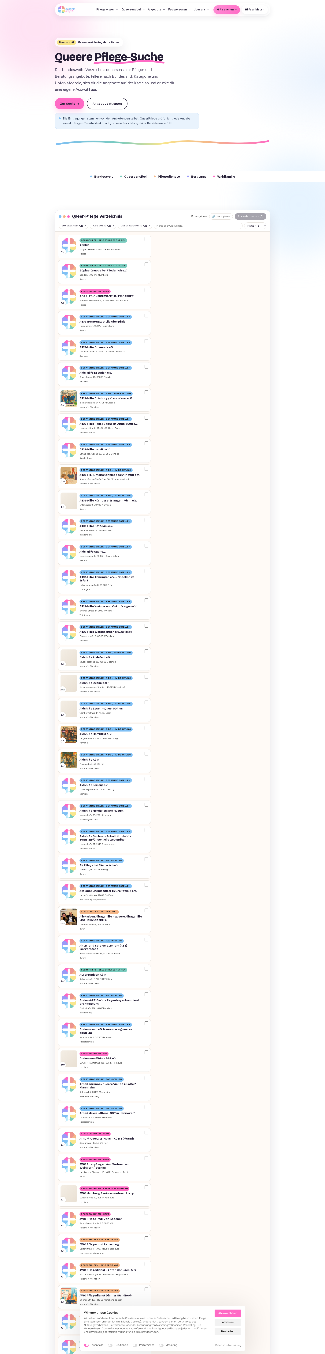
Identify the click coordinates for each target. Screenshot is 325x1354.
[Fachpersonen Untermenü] (189, 10)
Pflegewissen (105, 9)
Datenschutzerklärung (228, 1345)
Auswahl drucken (250, 216)
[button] (104, 246)
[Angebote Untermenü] (164, 10)
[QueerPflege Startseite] (66, 9)
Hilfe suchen (225, 9)
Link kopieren (221, 216)
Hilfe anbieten (254, 9)
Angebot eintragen (107, 103)
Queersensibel (131, 9)
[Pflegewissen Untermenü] (117, 10)
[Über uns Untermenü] (208, 10)
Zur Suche (69, 103)
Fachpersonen (177, 9)
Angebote (154, 9)
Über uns (199, 9)
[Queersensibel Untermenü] (144, 10)
